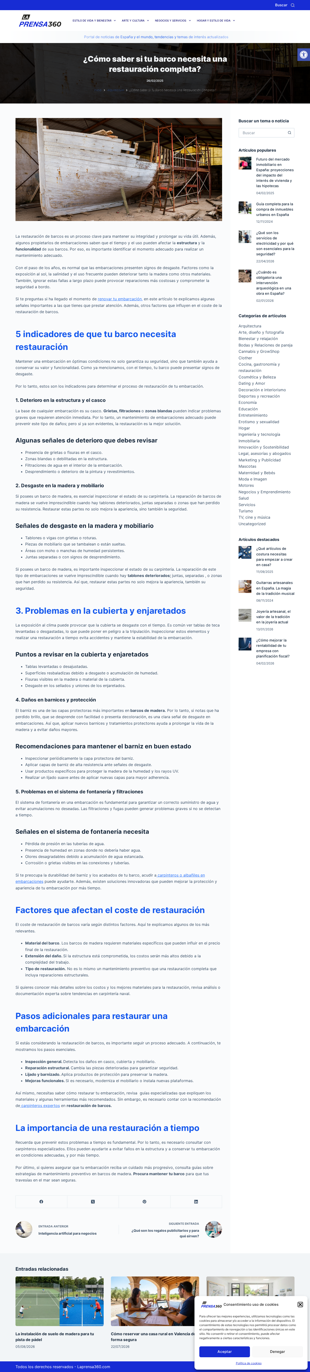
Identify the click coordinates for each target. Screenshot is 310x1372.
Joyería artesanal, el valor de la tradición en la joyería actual (273, 616)
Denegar (277, 1351)
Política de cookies (249, 1363)
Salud (244, 498)
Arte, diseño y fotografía (261, 332)
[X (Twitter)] (93, 1202)
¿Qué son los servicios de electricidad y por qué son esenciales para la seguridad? (275, 244)
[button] (303, 54)
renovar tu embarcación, (120, 298)
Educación (248, 408)
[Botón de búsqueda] (289, 133)
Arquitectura (250, 326)
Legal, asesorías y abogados (265, 453)
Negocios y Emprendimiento (265, 491)
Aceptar (224, 1351)
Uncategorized (252, 523)
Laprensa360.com (93, 1366)
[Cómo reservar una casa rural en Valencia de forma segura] (155, 1301)
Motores (246, 485)
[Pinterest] (144, 1202)
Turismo (246, 511)
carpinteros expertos (40, 1105)
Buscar (281, 5)
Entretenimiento (253, 415)
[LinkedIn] (196, 1202)
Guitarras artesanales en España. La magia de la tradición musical (275, 588)
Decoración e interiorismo (262, 389)
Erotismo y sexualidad (259, 421)
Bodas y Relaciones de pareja (266, 345)
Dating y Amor (252, 383)
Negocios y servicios (170, 20)
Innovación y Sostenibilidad (264, 447)
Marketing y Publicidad (260, 459)
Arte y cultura (133, 20)
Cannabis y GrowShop (259, 351)
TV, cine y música (254, 517)
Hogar (244, 428)
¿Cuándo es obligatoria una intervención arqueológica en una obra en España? (273, 283)
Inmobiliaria (249, 440)
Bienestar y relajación (258, 338)
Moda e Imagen (253, 479)
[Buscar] (292, 5)
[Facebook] (41, 1202)
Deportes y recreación (259, 396)
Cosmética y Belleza (257, 377)
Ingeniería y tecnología (259, 434)
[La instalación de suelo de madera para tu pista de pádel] (60, 1301)
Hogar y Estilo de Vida (214, 20)
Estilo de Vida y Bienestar (92, 20)
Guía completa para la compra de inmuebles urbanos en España (274, 209)
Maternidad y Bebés (257, 472)
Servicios (247, 504)
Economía (248, 402)
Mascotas (247, 466)
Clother (245, 357)
